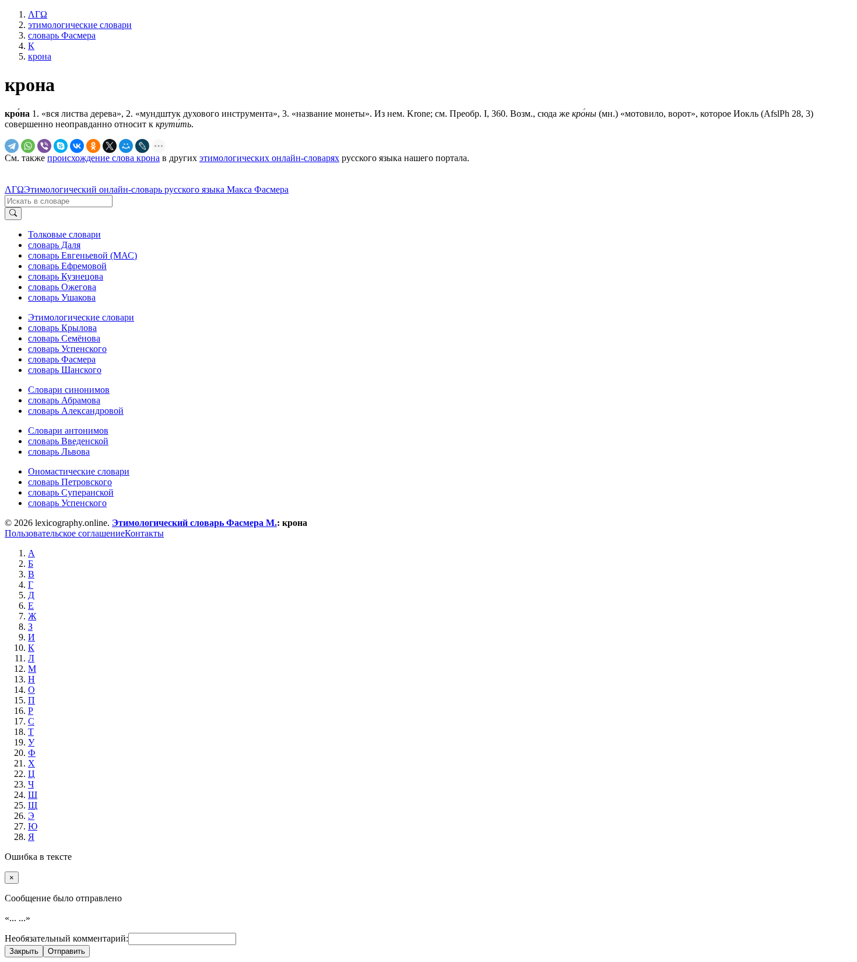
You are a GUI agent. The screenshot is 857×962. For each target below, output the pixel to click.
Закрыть (23, 951)
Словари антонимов (68, 430)
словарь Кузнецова (65, 276)
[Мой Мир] (126, 146)
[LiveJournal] (142, 146)
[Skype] (61, 146)
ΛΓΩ (14, 189)
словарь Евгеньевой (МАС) (82, 255)
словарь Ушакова (62, 297)
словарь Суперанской (71, 492)
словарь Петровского (70, 482)
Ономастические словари (78, 471)
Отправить (66, 951)
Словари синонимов (69, 390)
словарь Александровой (76, 411)
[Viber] (44, 146)
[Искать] (13, 213)
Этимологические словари (81, 317)
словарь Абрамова (64, 400)
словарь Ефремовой (67, 266)
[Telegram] (12, 146)
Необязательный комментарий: (66, 938)
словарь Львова (59, 451)
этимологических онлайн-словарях (269, 158)
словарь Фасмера (62, 359)
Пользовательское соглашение (65, 533)
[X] (110, 146)
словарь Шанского (64, 370)
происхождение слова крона (103, 158)
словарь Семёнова (64, 338)
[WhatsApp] (28, 146)
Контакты (144, 533)
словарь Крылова (62, 328)
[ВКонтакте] (77, 146)
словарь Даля (54, 245)
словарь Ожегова (62, 287)
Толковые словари (64, 234)
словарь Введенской (68, 441)
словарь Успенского (67, 349)
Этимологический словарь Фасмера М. (194, 523)
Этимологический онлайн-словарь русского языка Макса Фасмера (156, 189)
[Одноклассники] (93, 146)
